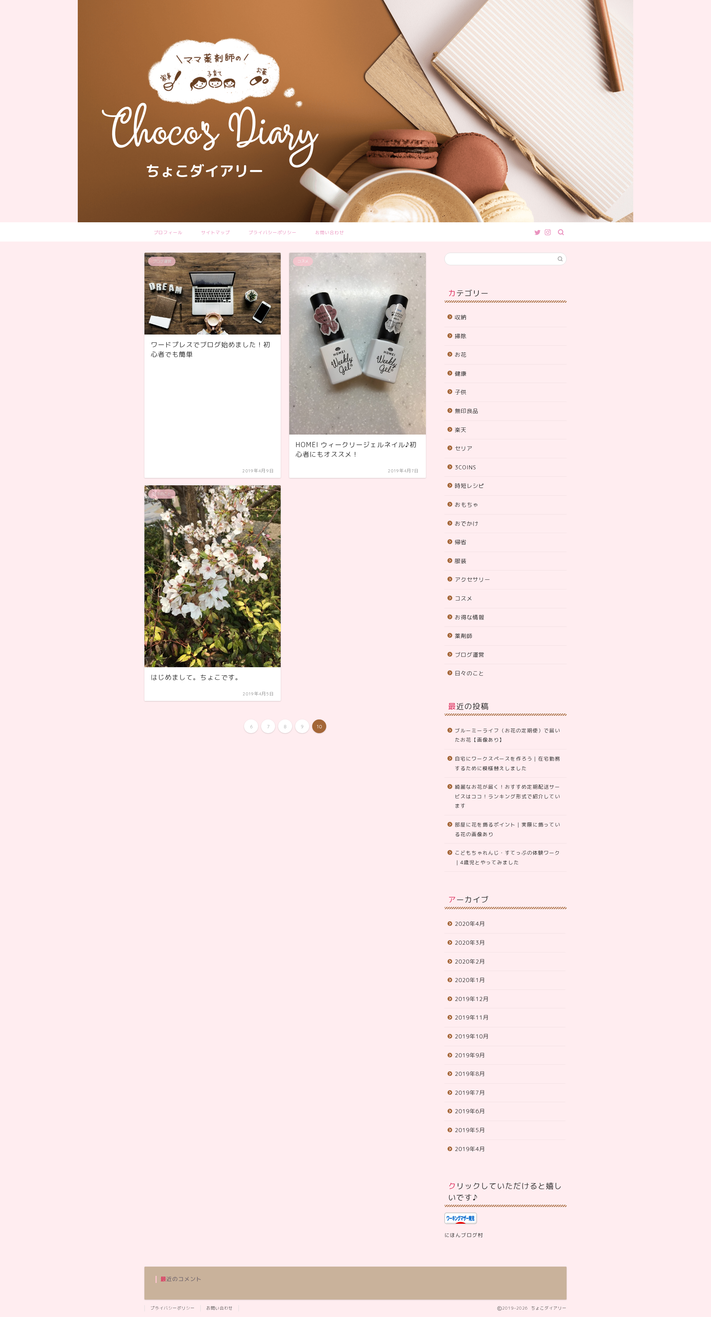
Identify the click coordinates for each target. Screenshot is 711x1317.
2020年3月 (470, 943)
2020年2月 (470, 961)
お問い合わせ (329, 232)
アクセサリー (472, 579)
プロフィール (168, 232)
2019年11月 (472, 1017)
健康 (461, 374)
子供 (461, 392)
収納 (461, 317)
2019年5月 (470, 1130)
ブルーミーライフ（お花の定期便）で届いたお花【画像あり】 (507, 735)
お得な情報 (469, 617)
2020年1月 (470, 980)
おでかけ (466, 524)
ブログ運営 (469, 655)
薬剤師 (464, 636)
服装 (461, 561)
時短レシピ (469, 486)
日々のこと (469, 673)
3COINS (465, 467)
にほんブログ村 (463, 1234)
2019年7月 (470, 1093)
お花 (461, 355)
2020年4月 (470, 924)
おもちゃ (466, 505)
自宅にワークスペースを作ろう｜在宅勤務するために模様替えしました (507, 763)
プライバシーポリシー (272, 232)
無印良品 (466, 411)
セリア (464, 448)
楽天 (461, 430)
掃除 (461, 336)
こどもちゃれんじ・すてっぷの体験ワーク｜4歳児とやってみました (507, 857)
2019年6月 (470, 1111)
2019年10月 (472, 1036)
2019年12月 (472, 999)
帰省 (461, 542)
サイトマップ (215, 232)
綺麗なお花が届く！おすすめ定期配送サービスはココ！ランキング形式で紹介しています (507, 796)
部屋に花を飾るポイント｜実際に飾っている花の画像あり (507, 829)
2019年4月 (470, 1149)
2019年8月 (470, 1074)
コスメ (464, 598)
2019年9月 (470, 1055)
